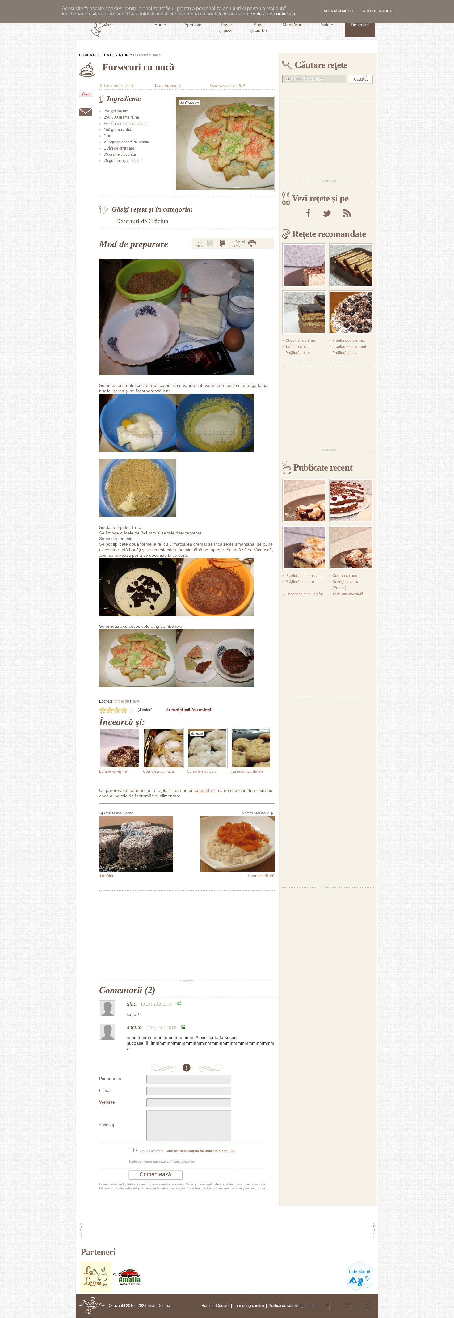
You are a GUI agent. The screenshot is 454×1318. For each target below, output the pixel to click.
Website (107, 1102)
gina (132, 1004)
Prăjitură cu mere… (301, 582)
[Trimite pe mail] (85, 112)
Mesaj (106, 1125)
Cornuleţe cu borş (202, 771)
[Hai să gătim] (126, 1291)
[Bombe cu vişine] (119, 748)
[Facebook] (308, 213)
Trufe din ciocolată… (349, 594)
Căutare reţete (321, 65)
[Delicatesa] (92, 1306)
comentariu (206, 790)
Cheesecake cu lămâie (304, 594)
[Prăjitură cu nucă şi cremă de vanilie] (304, 265)
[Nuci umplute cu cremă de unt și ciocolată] (351, 547)
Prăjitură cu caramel (349, 346)
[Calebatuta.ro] (360, 1291)
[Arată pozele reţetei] (210, 243)
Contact (222, 1305)
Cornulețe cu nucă (158, 771)
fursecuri (122, 701)
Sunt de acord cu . (186, 1151)
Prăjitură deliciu (298, 353)
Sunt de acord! (377, 11)
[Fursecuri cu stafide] (251, 748)
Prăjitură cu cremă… (349, 340)
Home (84, 55)
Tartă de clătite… (299, 346)
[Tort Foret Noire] (351, 500)
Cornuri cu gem (345, 575)
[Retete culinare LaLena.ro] (96, 1291)
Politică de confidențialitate (291, 1305)
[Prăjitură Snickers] (351, 265)
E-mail (105, 1090)
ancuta (134, 1027)
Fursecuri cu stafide (247, 771)
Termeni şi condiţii (249, 1305)
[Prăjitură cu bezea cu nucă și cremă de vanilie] (304, 547)
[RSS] (347, 213)
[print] (252, 243)
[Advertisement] (187, 935)
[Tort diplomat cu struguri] (351, 312)
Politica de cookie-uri (272, 13)
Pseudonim (110, 1078)
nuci (135, 701)
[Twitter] (326, 213)
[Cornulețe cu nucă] (163, 748)
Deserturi (119, 55)
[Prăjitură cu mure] (304, 500)
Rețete (99, 55)
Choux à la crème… (302, 340)
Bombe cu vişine (113, 771)
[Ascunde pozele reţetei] (223, 243)
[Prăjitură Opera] (304, 312)
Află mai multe (338, 11)
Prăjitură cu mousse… (303, 575)
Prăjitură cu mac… (347, 353)
